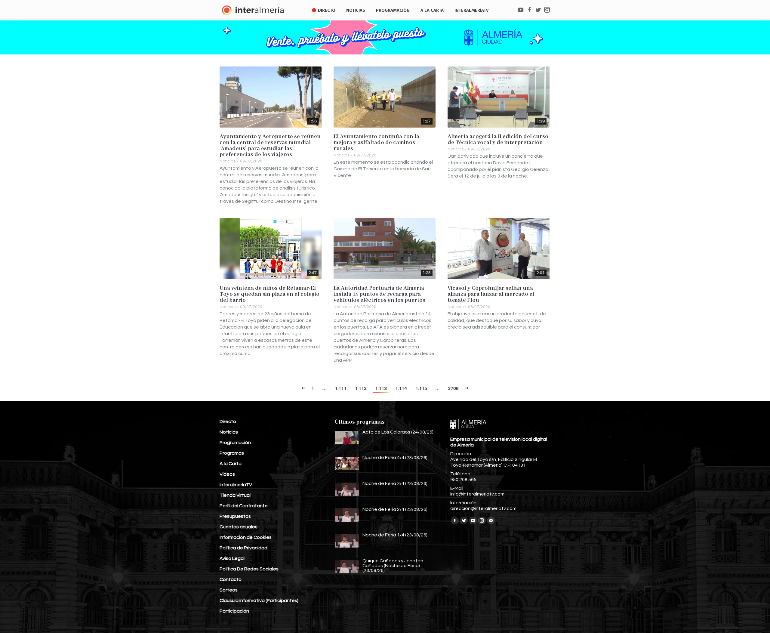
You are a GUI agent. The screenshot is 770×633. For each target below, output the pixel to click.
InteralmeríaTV (236, 484)
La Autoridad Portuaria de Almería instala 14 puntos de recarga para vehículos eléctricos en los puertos (379, 294)
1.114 (401, 388)
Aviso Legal (232, 558)
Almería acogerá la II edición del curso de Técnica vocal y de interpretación (498, 140)
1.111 (340, 388)
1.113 (381, 388)
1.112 (361, 388)
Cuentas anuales (238, 526)
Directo (228, 421)
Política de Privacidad (243, 547)
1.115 (421, 388)
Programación (235, 442)
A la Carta (231, 463)
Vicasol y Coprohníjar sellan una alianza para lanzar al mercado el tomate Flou (491, 294)
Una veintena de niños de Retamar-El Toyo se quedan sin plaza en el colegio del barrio (269, 294)
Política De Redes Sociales (249, 569)
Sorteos (229, 590)
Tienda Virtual (235, 495)
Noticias (228, 161)
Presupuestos (235, 516)
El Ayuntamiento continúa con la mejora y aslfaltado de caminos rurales (376, 143)
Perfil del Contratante (244, 505)
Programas (232, 453)
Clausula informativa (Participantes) (259, 600)
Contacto (231, 579)
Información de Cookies (246, 537)
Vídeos (227, 474)
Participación (234, 611)
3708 (453, 388)
